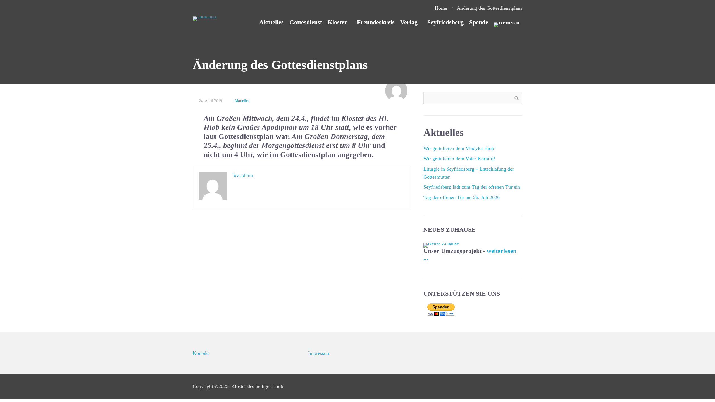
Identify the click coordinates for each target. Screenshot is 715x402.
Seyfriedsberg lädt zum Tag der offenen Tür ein (471, 187)
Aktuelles (241, 101)
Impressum (319, 353)
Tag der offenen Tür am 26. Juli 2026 (461, 197)
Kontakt (201, 353)
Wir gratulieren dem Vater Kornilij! (459, 158)
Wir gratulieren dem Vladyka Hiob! (459, 148)
